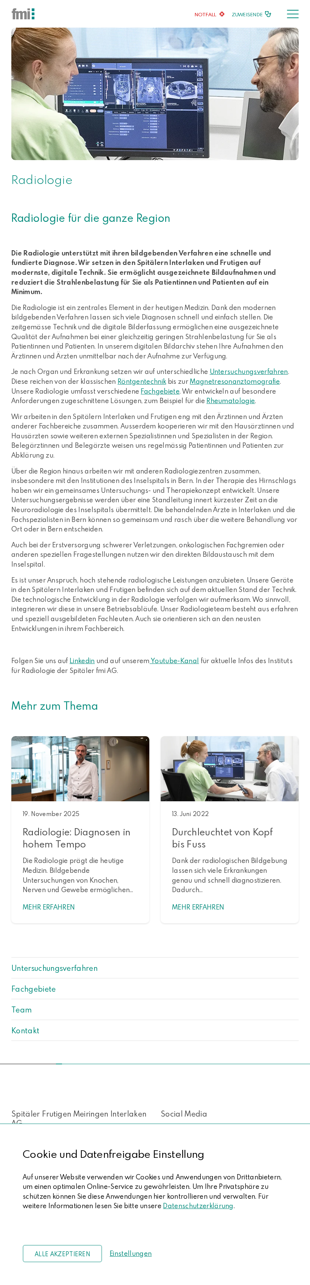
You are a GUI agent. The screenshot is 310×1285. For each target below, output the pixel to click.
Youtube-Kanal (174, 660)
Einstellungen (131, 1253)
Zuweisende (247, 14)
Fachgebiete (33, 988)
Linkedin (82, 660)
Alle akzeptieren (62, 1254)
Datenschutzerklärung (198, 1205)
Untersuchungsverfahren (54, 967)
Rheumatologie (230, 400)
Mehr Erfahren (49, 907)
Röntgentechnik (142, 381)
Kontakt (25, 1030)
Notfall (206, 14)
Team (21, 1009)
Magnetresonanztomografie (235, 381)
